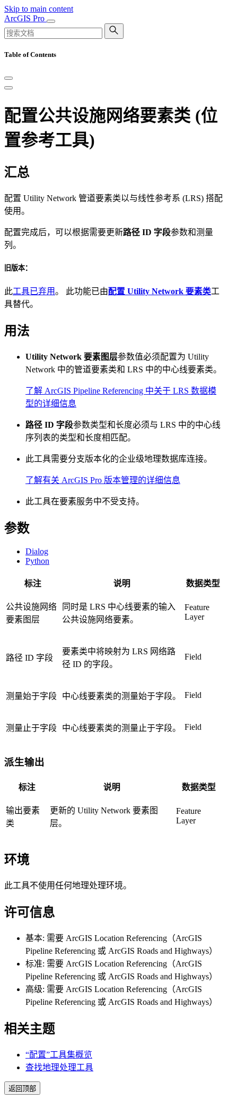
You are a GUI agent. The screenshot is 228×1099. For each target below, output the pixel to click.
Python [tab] (37, 560)
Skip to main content (38, 8)
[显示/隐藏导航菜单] (51, 21)
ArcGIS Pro (25, 18)
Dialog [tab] (36, 551)
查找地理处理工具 (59, 1067)
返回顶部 (22, 1089)
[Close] (8, 78)
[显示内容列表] (8, 87)
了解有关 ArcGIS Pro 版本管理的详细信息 (102, 480)
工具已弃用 (34, 291)
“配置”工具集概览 (58, 1054)
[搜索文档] (114, 31)
